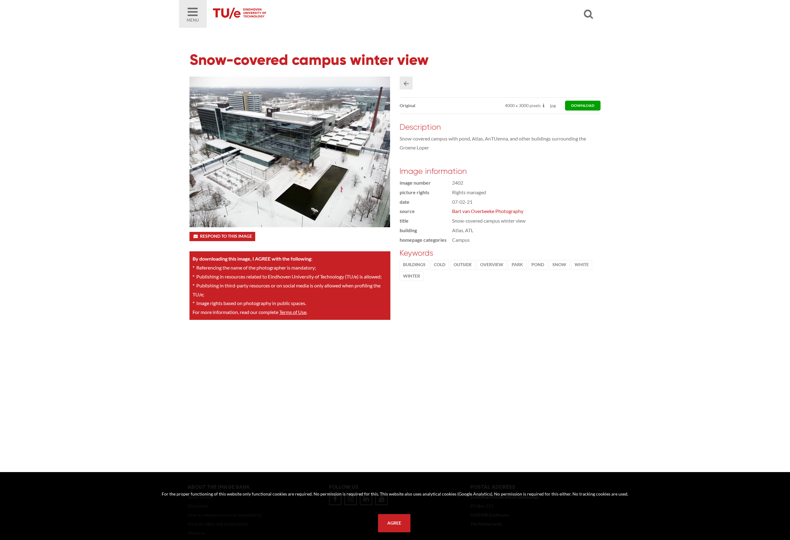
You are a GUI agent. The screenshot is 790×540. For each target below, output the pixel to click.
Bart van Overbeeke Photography (487, 211)
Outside (463, 264)
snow (559, 264)
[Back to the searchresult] (406, 83)
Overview (491, 264)
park (517, 264)
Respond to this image (226, 236)
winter (411, 276)
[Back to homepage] (284, 14)
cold (439, 264)
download (582, 105)
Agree (394, 523)
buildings (414, 264)
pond (537, 264)
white (582, 264)
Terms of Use (292, 312)
